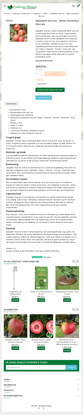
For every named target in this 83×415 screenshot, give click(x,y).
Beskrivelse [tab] (11, 104)
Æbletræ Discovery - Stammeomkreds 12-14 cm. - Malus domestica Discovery (67, 342)
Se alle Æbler (44, 97)
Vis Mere (15, 300)
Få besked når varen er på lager (50, 90)
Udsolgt (55, 74)
